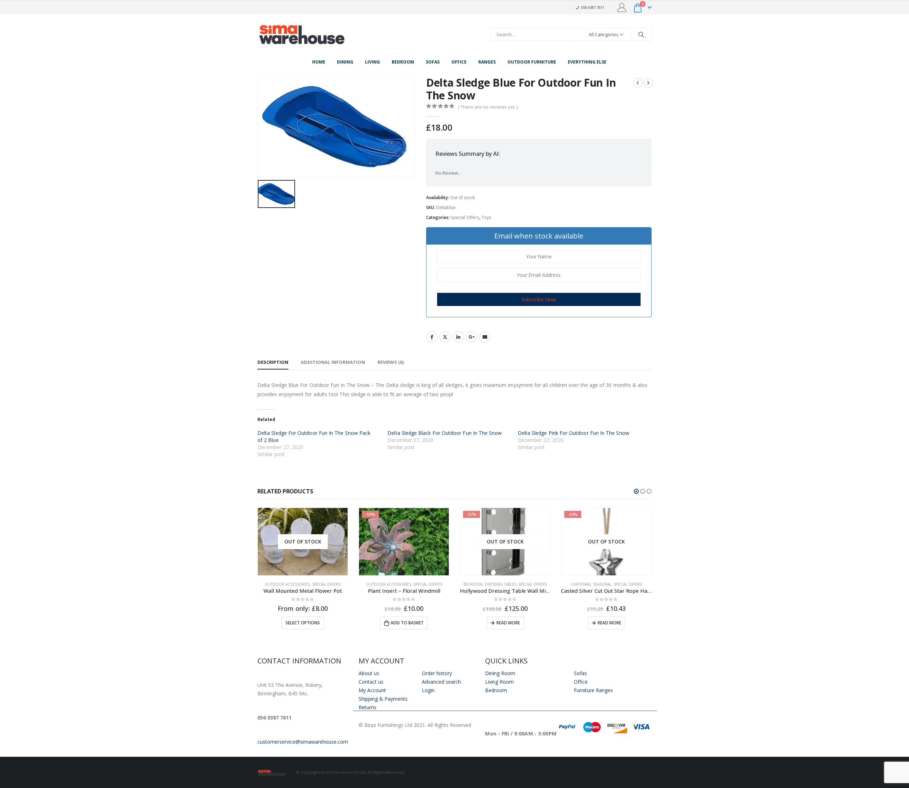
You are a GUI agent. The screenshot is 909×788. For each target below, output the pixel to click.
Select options (302, 623)
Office (459, 62)
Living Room (499, 681)
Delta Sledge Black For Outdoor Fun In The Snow (444, 432)
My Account (372, 690)
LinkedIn (458, 337)
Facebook (431, 337)
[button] (636, 491)
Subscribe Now (539, 299)
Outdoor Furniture (531, 62)
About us (369, 673)
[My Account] (621, 7)
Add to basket (407, 623)
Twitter (445, 337)
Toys (486, 217)
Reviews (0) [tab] (390, 362)
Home (318, 62)
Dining (345, 62)
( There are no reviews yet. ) (488, 107)
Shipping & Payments (383, 698)
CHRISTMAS (581, 584)
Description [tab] (272, 362)
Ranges (487, 62)
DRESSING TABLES (500, 584)
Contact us (371, 681)
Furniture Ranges (593, 690)
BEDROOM (473, 584)
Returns (367, 707)
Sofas (433, 62)
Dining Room (500, 673)
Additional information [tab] (333, 362)
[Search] (641, 34)
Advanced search (441, 681)
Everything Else (587, 62)
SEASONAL (602, 584)
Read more (508, 623)
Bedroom (403, 62)
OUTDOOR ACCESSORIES (287, 584)
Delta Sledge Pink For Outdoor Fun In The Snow (573, 432)
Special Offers (465, 217)
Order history (437, 673)
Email (484, 337)
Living (372, 62)
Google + (471, 337)
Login (428, 690)
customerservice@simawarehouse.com (302, 741)
